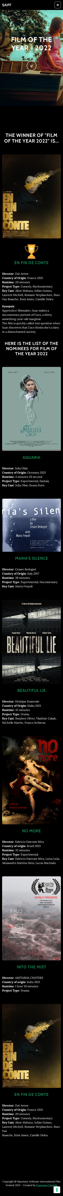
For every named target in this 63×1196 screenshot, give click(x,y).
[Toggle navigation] (58, 5)
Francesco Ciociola (46, 1185)
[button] (31, 66)
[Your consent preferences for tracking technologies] (57, 1189)
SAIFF (6, 5)
